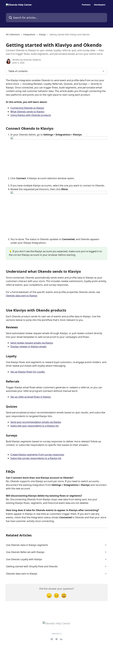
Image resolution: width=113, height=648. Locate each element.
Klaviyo (42, 34)
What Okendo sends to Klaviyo (27, 111)
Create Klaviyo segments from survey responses (37, 454)
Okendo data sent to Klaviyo (21, 295)
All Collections (13, 34)
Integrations (29, 34)
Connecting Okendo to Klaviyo (27, 108)
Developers (99, 5)
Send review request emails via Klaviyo (31, 342)
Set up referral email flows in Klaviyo (30, 396)
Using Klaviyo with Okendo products (30, 115)
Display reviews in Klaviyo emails (28, 346)
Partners (86, 5)
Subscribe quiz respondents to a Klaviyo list (34, 425)
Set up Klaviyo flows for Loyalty (27, 371)
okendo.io (56, 633)
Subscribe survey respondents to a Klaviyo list (35, 458)
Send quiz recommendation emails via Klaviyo (35, 422)
